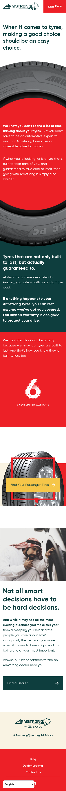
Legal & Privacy (44, 735)
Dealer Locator (33, 765)
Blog (33, 759)
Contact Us (33, 772)
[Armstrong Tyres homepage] (21, 6)
